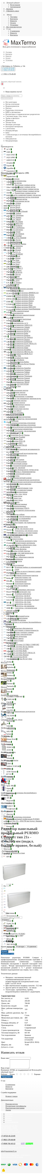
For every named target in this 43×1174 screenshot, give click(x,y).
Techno (9, 662)
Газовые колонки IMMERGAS (27, 293)
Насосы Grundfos (16, 413)
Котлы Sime (14, 260)
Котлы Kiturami (16, 242)
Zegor (9, 755)
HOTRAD (11, 379)
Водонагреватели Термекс (20, 370)
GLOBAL (10, 339)
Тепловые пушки (17, 640)
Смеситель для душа (23, 602)
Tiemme (10, 689)
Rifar (8, 581)
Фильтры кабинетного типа (25, 545)
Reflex (9, 578)
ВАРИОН (8, 796)
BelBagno (10, 224)
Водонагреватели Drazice (20, 339)
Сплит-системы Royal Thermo (21, 647)
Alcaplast (10, 163)
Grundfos (10, 368)
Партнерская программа (15, 1108)
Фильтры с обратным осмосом (22, 557)
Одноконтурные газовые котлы (27, 191)
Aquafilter (10, 168)
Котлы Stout (14, 264)
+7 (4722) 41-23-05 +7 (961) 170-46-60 (8, 69)
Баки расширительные (19, 618)
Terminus (10, 675)
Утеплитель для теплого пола (26, 531)
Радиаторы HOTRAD (18, 445)
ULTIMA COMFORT (15, 697)
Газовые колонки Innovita (25, 299)
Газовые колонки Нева (23, 305)
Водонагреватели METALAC (21, 352)
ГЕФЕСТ (10, 806)
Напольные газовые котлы (25, 187)
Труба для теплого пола (24, 529)
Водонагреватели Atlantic (20, 327)
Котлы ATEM (15, 248)
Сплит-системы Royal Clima (21, 659)
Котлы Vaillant (15, 213)
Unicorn (10, 705)
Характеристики (12, 928)
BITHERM (11, 198)
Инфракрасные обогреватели (21, 628)
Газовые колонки (17, 291)
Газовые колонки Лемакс (24, 295)
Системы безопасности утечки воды (24, 470)
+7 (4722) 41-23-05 (8, 1136)
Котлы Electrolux (16, 230)
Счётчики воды (16, 496)
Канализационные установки (21, 396)
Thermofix (10, 686)
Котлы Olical (15, 256)
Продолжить (7, 1077)
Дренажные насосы (17, 392)
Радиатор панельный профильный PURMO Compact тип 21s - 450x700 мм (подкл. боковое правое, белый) (24, 821)
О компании (15, 31)
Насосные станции (17, 407)
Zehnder (10, 758)
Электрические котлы (18, 199)
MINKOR (10, 490)
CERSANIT (9, 240)
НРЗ (8, 857)
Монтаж (7, 849)
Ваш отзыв (5, 1068)
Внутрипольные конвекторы (21, 429)
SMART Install (12, 611)
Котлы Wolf (14, 285)
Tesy (8, 681)
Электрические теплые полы (21, 535)
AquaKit (10, 166)
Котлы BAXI (15, 205)
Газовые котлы (16, 183)
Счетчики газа (15, 498)
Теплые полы (11, 525)
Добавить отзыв (7, 1047)
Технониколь (12, 916)
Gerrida (7, 350)
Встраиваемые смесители (25, 590)
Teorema (10, 665)
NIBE (9, 522)
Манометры (14, 457)
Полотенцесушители (18, 573)
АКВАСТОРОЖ (13, 766)
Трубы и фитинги (12, 502)
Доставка (13, 17)
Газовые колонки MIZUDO (25, 307)
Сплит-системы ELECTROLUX (22, 653)
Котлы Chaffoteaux (17, 228)
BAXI (9, 195)
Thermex (10, 684)
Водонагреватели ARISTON (21, 325)
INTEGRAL (9, 420)
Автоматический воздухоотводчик (23, 453)
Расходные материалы (14, 559)
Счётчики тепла (16, 500)
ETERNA (10, 304)
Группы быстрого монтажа (20, 484)
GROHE (10, 342)
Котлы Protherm (16, 226)
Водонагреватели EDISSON (21, 341)
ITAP (9, 428)
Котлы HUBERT (16, 254)
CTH (9, 253)
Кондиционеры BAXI (18, 657)
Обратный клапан (17, 459)
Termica (10, 673)
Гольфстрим (11, 809)
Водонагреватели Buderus (20, 335)
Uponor (9, 707)
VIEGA (10, 713)
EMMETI (10, 296)
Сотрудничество (12, 1122)
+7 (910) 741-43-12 (8, 1144)
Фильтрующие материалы (25, 543)
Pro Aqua (10, 557)
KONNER (11, 458)
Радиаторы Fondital (17, 437)
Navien (9, 530)
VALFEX (10, 710)
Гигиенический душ (23, 592)
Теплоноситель (16, 561)
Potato (9, 551)
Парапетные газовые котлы (25, 193)
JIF (8, 436)
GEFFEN (10, 334)
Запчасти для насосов (18, 394)
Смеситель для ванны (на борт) (27, 600)
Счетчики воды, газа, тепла (16, 494)
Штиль (9, 939)
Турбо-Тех (11, 924)
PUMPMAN (11, 546)
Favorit (9, 318)
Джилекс (10, 814)
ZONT (9, 750)
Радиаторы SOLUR (17, 441)
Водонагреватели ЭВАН (19, 382)
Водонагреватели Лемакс (20, 380)
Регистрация (15, 5)
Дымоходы (10, 512)
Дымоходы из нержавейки (20, 518)
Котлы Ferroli (15, 232)
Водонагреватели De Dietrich (21, 337)
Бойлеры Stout (15, 366)
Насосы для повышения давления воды (25, 398)
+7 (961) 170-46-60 (8, 1140)
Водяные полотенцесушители (26, 575)
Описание (9, 926)
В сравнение (31, 946)
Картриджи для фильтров (20, 547)
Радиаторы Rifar (16, 439)
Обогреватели (11, 626)
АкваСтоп (8, 774)
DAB (9, 264)
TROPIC (8, 656)
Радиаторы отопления (14, 415)
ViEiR (9, 726)
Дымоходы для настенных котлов (23, 516)
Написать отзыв (18, 853)
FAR (8, 312)
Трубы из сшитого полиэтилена (22, 510)
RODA (9, 570)
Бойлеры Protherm (17, 360)
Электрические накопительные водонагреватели (22, 316)
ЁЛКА (9, 764)
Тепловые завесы (17, 638)
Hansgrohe (11, 385)
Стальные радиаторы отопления (22, 423)
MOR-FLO (11, 492)
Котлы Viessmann (17, 215)
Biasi (8, 230)
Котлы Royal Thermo (18, 244)
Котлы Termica (15, 283)
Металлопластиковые (18, 504)
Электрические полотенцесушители (23, 583)
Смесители (14, 588)
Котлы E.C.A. (15, 252)
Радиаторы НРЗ (16, 443)
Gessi (9, 352)
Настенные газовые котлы (25, 185)
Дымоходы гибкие (17, 514)
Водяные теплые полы (19, 527)
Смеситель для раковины (24, 606)
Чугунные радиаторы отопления (23, 425)
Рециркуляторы (12, 612)
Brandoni (10, 232)
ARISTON (11, 160)
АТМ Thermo (12, 772)
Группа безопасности (18, 455)
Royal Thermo (12, 592)
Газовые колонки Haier (24, 303)
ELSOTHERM (12, 293)
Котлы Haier (15, 276)
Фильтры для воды (13, 537)
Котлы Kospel (15, 250)
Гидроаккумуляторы (18, 620)
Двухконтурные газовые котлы (27, 189)
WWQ (9, 734)
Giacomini (10, 355)
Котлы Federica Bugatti (19, 211)
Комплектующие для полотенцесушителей (23, 578)
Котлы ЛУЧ (14, 280)
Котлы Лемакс (15, 217)
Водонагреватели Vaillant (20, 372)
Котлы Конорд (15, 266)
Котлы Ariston (15, 203)
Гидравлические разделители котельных (26, 482)
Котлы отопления (12, 179)
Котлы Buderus (16, 209)
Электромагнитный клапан (21, 478)
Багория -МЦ (9, 786)
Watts (9, 742)
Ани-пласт (8, 779)
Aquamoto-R (11, 171)
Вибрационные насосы (19, 390)
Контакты (14, 19)
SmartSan (10, 635)
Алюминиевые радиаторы (20, 417)
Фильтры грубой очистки (20, 551)
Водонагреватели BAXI (19, 329)
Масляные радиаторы (18, 636)
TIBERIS (10, 646)
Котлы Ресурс (15, 274)
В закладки (20, 946)
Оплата (13, 23)
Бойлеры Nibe (15, 356)
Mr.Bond (10, 514)
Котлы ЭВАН (15, 219)
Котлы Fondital (16, 236)
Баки (7, 614)
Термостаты (14, 476)
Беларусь (8, 791)
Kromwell (10, 471)
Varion (7, 723)
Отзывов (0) (10, 930)
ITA (8, 422)
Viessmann (11, 729)
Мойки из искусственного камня (27, 571)
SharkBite (10, 632)
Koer (8, 466)
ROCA (9, 567)
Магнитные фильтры (18, 549)
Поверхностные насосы (19, 409)
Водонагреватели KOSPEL (20, 350)
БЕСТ (7, 781)
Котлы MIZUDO (16, 224)
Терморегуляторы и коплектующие (23, 533)
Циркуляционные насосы (20, 405)
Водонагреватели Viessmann (21, 376)
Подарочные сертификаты (16, 1106)
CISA (9, 246)
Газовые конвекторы (18, 181)
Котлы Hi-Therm (16, 221)
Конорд (10, 826)
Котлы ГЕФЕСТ (16, 268)
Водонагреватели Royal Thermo (22, 364)
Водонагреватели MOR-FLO (21, 354)
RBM (9, 565)
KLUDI (10, 452)
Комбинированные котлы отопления (24, 197)
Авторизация (15, 7)
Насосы (8, 388)
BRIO (7, 206)
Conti (9, 261)
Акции (8, 1110)
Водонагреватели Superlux (20, 368)
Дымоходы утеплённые (19, 520)
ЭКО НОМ (11, 944)
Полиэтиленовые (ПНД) (19, 508)
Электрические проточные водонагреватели (20, 320)
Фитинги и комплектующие (21, 490)
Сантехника (10, 563)
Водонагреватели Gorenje (20, 346)
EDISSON (11, 285)
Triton (9, 692)
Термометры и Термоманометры (22, 472)
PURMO (10, 548)
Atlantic (9, 185)
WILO (9, 731)
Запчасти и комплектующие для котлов (25, 195)
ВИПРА (7, 798)
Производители (7, 147)
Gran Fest (10, 360)
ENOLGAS (11, 299)
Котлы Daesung (16, 278)
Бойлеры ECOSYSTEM (19, 384)
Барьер (9, 788)
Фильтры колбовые (17, 555)
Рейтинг (4, 1074)
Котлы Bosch (15, 207)
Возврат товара (11, 1096)
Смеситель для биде (22, 596)
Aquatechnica (12, 176)
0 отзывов (6, 853)
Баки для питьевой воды (19, 616)
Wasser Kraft (11, 739)
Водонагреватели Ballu (19, 333)
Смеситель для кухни (23, 604)
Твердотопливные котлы (19, 201)
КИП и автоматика (13, 447)
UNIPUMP (11, 699)
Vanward (10, 721)
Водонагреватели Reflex (19, 362)
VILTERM (11, 716)
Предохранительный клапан (21, 466)
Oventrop (10, 543)
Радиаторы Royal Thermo (20, 435)
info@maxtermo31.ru (9, 1151)
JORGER (10, 439)
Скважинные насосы (18, 400)
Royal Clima (11, 589)
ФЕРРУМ (10, 931)
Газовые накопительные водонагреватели (19, 312)
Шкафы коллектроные (19, 492)
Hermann (10, 393)
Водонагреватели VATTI (19, 374)
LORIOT (10, 474)
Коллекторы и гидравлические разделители (23, 480)
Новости (13, 21)
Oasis (9, 540)
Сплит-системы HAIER (19, 649)
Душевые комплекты (23, 594)
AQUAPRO (11, 157)
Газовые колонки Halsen (24, 301)
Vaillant (9, 718)
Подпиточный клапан (18, 464)
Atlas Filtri (10, 190)
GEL (6, 336)
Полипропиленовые (18, 506)
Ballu (9, 219)
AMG (9, 152)
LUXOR (10, 477)
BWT (9, 216)
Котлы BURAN (16, 272)
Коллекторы (15, 486)
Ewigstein (10, 310)
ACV (9, 149)
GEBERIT (11, 331)
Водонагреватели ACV (19, 323)
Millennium (11, 503)
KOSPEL (10, 460)
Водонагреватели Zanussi (20, 378)
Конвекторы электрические (21, 634)
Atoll (8, 193)
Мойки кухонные (17, 565)
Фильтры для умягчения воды (21, 553)
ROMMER (11, 573)
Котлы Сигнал (15, 270)
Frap (8, 329)
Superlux (10, 638)
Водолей (10, 801)
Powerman (11, 554)
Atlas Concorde (12, 187)
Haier (9, 382)
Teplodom (10, 667)
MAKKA (8, 481)
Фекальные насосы (17, 402)
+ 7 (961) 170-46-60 (8, 74)
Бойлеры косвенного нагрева (21, 289)
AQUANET (11, 155)
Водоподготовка (16, 539)
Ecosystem (11, 307)
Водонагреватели (12, 287)
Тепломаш (11, 913)
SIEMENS (11, 605)
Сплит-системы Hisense (19, 655)
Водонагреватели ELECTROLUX (23, 344)
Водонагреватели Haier (19, 348)
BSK (6, 208)
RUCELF (10, 575)
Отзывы (9, 1120)
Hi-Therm (10, 396)
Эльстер (10, 950)
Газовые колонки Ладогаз (25, 297)
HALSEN (10, 374)
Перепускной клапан (18, 461)
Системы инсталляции (19, 586)
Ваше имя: (5, 1058)
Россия (7, 886)
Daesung (10, 272)
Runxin (9, 594)
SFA (8, 603)
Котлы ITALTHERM (18, 238)
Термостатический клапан (20, 474)
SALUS (10, 600)
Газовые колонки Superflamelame (27, 309)
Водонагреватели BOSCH (20, 331)
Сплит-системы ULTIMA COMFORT (24, 645)
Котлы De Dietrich (17, 234)
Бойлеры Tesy (15, 386)
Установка (14, 25)
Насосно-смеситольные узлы (21, 488)
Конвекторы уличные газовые (22, 632)
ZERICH (10, 747)
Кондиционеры (12, 642)
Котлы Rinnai (15, 258)
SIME (9, 608)
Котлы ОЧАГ (15, 262)
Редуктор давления (17, 468)
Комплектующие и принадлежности (24, 630)
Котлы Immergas (16, 246)
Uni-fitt (9, 702)
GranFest (10, 366)
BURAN (10, 213)
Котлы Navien (15, 240)
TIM (8, 649)
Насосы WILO (15, 411)
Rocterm (10, 584)
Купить (4, 951)
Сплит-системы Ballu (18, 651)
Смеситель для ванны (23, 598)
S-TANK (10, 597)
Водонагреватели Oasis (19, 358)
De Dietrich (11, 277)
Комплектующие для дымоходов (23, 522)
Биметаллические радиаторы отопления (25, 427)
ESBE (9, 302)
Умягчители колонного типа (26, 541)
